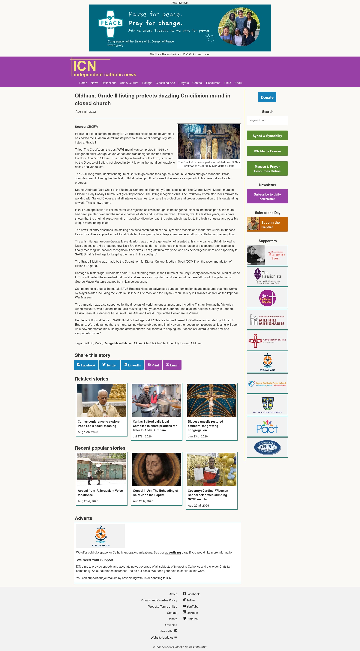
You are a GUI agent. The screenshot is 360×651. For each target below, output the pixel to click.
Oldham (196, 343)
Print (155, 365)
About (238, 83)
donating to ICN (161, 578)
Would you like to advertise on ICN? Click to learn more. (180, 54)
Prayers (183, 83)
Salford (88, 343)
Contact (197, 83)
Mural (98, 343)
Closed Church (144, 343)
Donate (267, 97)
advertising (173, 552)
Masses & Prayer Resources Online (267, 168)
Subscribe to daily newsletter (267, 196)
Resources (213, 83)
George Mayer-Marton (118, 343)
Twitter (111, 365)
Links (227, 83)
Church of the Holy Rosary (172, 343)
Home (83, 83)
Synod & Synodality (267, 135)
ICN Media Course (267, 151)
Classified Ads (165, 83)
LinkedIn (134, 365)
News (94, 83)
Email (173, 365)
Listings (147, 83)
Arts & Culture (129, 83)
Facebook (87, 365)
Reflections (109, 83)
